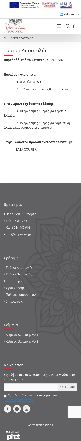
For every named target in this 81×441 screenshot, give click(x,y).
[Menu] (59, 26)
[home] (5, 37)
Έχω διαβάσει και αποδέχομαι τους (31, 397)
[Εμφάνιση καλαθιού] (76, 26)
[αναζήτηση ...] (67, 26)
